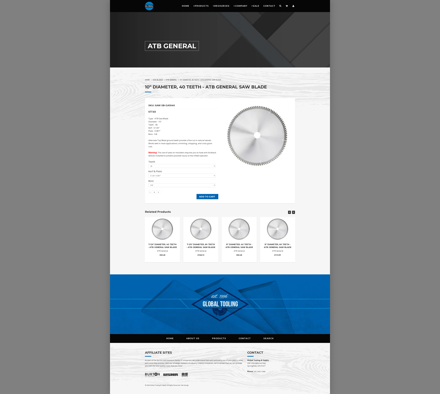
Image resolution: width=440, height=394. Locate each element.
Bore (151, 181)
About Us (192, 338)
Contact (269, 6)
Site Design (185, 385)
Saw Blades (158, 80)
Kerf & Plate (155, 171)
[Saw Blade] (257, 136)
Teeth (151, 161)
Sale (256, 6)
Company (241, 6)
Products (202, 6)
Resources (222, 6)
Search (268, 338)
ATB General (171, 80)
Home (185, 6)
